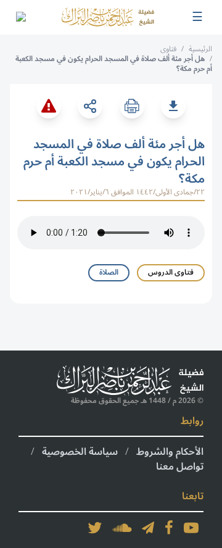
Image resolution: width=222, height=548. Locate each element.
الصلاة (108, 272)
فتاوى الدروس (171, 272)
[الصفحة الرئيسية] (108, 17)
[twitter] (95, 528)
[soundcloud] (122, 527)
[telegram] (148, 527)
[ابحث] (20, 17)
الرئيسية (200, 49)
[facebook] (169, 527)
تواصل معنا (180, 466)
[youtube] (191, 527)
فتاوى (168, 49)
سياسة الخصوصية (80, 451)
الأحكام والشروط (170, 451)
